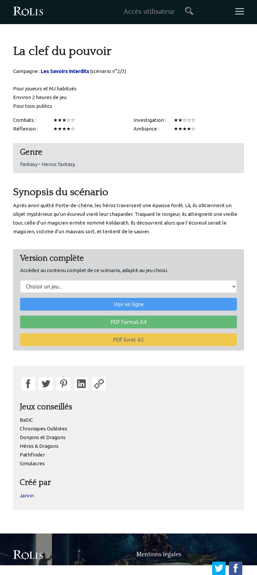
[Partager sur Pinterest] (63, 384)
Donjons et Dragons (43, 437)
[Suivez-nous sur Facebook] (235, 568)
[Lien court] (99, 384)
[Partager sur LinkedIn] (81, 384)
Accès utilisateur (149, 11)
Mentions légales (158, 554)
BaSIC (26, 420)
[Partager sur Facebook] (28, 384)
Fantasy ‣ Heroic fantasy (47, 164)
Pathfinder (32, 455)
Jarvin (27, 495)
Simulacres (32, 463)
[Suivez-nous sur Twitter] (219, 568)
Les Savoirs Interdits (65, 71)
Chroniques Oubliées (43, 428)
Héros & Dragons (39, 446)
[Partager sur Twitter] (46, 384)
